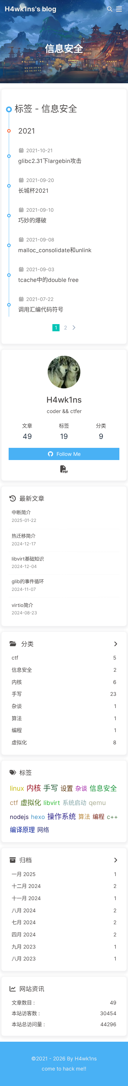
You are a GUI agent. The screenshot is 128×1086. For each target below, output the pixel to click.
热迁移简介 (23, 536)
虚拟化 (31, 802)
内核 (33, 788)
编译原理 (22, 830)
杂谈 (81, 788)
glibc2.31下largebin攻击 (50, 161)
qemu (97, 802)
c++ (112, 816)
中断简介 (21, 512)
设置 (66, 788)
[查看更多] (115, 644)
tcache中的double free (48, 280)
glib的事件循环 (28, 581)
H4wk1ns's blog (30, 9)
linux (17, 788)
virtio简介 (22, 605)
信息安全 (103, 788)
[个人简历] (64, 468)
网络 (43, 830)
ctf (14, 802)
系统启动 (74, 802)
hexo (38, 816)
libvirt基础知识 (28, 559)
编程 (98, 816)
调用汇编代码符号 (40, 309)
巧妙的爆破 (32, 220)
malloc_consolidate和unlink (54, 250)
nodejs (19, 816)
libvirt (51, 802)
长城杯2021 (33, 190)
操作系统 (61, 816)
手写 (50, 788)
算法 (84, 816)
